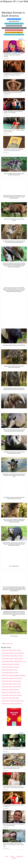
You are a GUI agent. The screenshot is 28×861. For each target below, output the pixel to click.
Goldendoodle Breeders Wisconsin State (11, 681)
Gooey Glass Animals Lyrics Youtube (10, 667)
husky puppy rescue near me (14, 19)
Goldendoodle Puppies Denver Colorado (11, 650)
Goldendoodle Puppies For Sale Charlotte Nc (12, 658)
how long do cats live (14, 21)
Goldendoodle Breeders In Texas (9, 670)
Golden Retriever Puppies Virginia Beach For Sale (13, 661)
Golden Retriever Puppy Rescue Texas (11, 692)
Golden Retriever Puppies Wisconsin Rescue (12, 656)
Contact (12, 856)
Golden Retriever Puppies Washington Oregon (13, 701)
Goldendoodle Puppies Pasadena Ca (10, 689)
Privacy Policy (20, 856)
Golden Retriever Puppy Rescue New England (13, 653)
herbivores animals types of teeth (14, 25)
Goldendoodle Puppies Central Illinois (10, 664)
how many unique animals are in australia (14, 34)
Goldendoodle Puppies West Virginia (10, 698)
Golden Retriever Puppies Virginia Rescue (12, 703)
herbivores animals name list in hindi (14, 30)
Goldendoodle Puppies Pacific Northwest (11, 686)
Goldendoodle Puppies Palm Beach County (12, 678)
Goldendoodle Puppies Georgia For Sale (11, 684)
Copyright (14, 858)
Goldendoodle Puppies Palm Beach (10, 672)
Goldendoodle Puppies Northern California (12, 695)
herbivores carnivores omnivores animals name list (14, 28)
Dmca (6, 856)
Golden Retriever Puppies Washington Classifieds (13, 675)
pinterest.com (9, 643)
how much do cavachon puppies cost (14, 32)
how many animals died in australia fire (14, 23)
